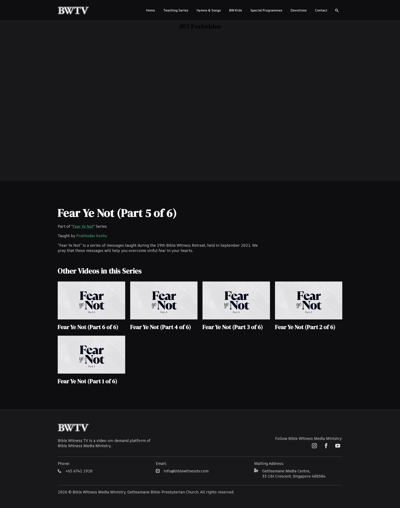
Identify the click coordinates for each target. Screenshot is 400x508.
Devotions (299, 10)
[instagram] (314, 445)
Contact (321, 10)
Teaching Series (175, 10)
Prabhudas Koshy (91, 235)
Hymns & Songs (209, 10)
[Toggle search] (336, 10)
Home (150, 10)
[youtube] (337, 445)
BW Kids (235, 10)
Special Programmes (266, 10)
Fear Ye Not (83, 226)
